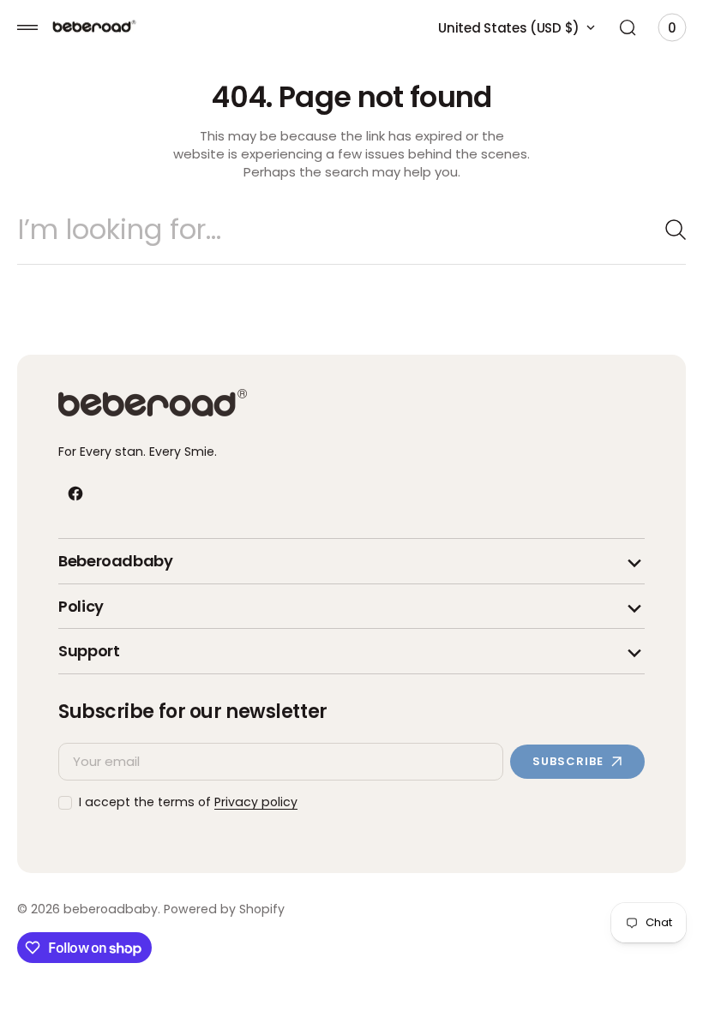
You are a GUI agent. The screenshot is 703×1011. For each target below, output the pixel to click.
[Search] (656, 229)
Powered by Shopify (224, 909)
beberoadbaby (110, 909)
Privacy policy (255, 802)
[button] (27, 27)
